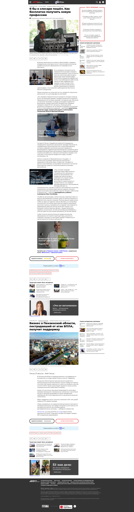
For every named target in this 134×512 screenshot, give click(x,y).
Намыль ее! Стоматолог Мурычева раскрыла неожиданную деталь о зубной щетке (94, 324)
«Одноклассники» (57, 252)
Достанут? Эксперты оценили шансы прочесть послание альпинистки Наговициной (95, 340)
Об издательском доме (46, 480)
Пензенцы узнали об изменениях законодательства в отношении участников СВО (44, 445)
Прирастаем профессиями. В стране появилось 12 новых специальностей (43, 291)
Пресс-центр (57, 480)
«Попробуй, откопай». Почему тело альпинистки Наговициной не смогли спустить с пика (95, 350)
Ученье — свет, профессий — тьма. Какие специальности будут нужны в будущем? (69, 291)
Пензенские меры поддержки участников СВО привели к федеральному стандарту (68, 445)
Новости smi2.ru (34, 316)
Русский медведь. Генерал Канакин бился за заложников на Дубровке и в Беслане (92, 12)
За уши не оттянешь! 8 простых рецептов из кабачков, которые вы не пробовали (95, 72)
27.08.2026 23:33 (33, 320)
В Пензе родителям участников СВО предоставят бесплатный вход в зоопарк (68, 450)
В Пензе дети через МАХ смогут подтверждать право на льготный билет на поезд (44, 455)
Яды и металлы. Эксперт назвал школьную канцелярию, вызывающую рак (94, 66)
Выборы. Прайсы (45, 483)
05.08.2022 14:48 (33, 6)
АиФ (67, 55)
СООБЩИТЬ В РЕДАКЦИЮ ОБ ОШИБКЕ (49, 485)
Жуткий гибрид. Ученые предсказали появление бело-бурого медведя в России (95, 345)
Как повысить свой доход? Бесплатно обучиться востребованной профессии (43, 296)
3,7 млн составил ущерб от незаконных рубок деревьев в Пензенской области (92, 36)
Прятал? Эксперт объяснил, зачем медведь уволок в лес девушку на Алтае (94, 56)
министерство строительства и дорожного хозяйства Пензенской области (47, 365)
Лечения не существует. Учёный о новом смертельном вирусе (94, 50)
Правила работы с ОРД (63, 482)
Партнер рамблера (54, 506)
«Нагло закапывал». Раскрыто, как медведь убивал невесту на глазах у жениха (95, 335)
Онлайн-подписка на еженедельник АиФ (84, 480)
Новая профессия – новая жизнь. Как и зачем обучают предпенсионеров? (44, 286)
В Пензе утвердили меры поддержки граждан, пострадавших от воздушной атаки (39, 450)
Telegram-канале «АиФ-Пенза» (57, 251)
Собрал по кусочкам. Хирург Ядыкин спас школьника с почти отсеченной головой (95, 61)
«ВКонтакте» (45, 252)
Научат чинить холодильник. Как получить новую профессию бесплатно (56, 132)
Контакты (53, 483)
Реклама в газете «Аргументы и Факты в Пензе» (82, 482)
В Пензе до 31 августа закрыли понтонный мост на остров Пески (92, 30)
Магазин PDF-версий (67, 480)
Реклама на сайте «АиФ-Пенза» (48, 482)
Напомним (40, 411)
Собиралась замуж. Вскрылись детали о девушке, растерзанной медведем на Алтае (94, 46)
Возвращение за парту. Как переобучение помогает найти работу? (56, 240)
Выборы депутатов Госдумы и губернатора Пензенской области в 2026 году (76, 483)
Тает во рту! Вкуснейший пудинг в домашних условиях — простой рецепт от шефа (94, 330)
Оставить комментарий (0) (67, 258)
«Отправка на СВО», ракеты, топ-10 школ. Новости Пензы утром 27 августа (92, 18)
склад (60, 411)
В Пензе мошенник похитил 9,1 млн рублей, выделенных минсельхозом (92, 24)
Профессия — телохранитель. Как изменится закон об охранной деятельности (69, 286)
